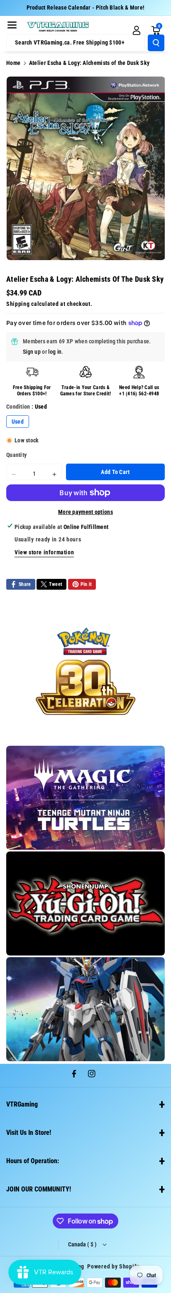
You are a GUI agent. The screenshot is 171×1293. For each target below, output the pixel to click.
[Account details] (136, 30)
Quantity (16, 455)
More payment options (85, 512)
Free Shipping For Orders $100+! (32, 391)
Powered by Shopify (113, 1266)
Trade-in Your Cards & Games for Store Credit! (85, 391)
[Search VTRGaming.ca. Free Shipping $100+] (156, 43)
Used (18, 421)
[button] (12, 25)
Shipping (18, 303)
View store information (44, 552)
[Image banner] (85, 671)
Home (13, 63)
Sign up (32, 351)
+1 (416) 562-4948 (139, 394)
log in (54, 351)
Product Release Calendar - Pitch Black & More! (86, 7)
